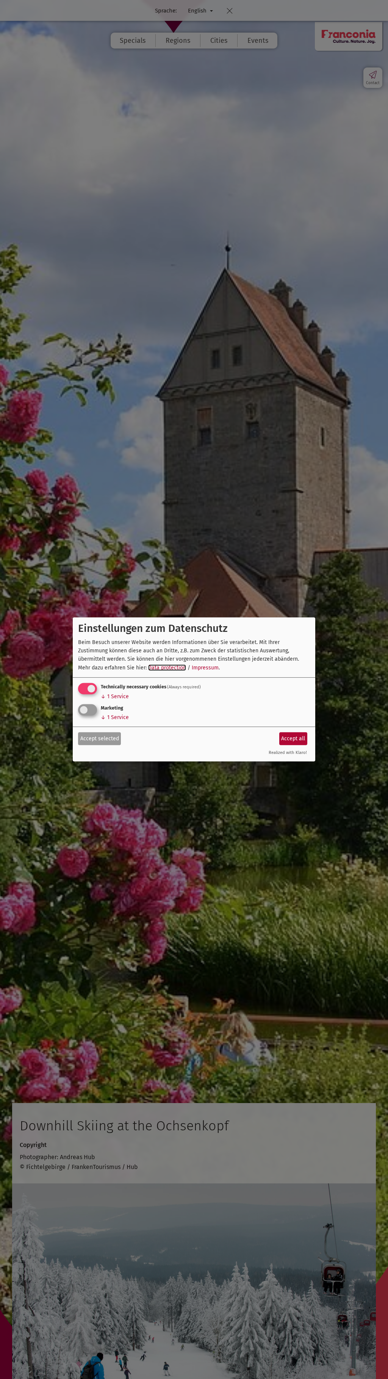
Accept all (293, 738)
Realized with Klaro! (288, 752)
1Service (115, 696)
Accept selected (99, 738)
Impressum (205, 667)
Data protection (167, 667)
